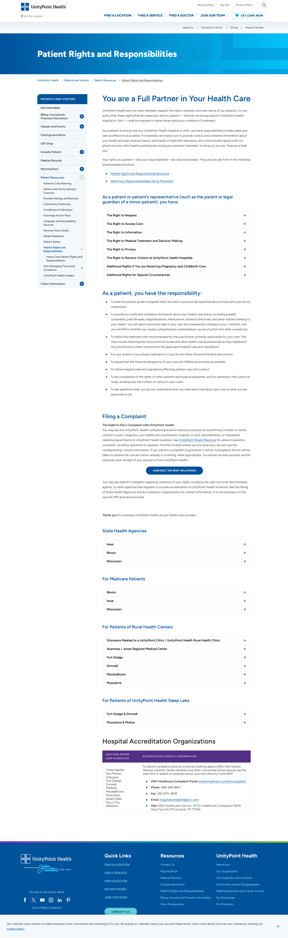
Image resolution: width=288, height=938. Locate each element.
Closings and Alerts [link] (53, 135)
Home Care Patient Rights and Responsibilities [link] (64, 258)
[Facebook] (25, 900)
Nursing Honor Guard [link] (56, 230)
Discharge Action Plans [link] (57, 215)
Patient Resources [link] (52, 177)
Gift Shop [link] (47, 143)
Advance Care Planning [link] (57, 183)
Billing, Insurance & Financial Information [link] (54, 116)
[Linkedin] (60, 900)
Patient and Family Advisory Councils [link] (60, 190)
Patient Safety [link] (52, 241)
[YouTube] (42, 900)
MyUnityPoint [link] (49, 169)
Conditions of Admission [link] (58, 209)
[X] (34, 900)
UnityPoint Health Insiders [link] (59, 275)
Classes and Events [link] (53, 126)
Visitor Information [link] (53, 283)
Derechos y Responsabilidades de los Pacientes (142, 181)
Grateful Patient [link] (51, 152)
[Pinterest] (68, 900)
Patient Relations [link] (54, 236)
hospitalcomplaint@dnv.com (179, 800)
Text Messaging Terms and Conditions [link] (59, 268)
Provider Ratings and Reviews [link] (61, 198)
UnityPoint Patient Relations (197, 440)
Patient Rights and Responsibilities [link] (55, 249)
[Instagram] (51, 900)
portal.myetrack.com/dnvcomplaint (222, 781)
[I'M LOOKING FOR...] (264, 5)
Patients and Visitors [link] (58, 99)
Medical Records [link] (51, 160)
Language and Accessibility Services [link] (60, 223)
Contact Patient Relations (174, 470)
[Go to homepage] (43, 7)
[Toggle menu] (82, 116)
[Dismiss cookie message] (278, 926)
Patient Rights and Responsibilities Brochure (140, 173)
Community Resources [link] (57, 204)
